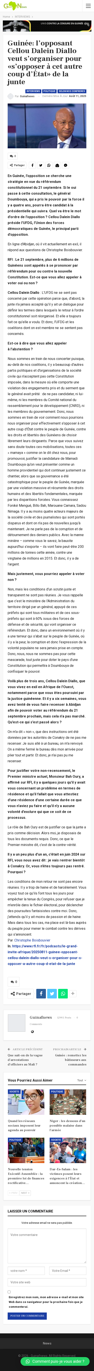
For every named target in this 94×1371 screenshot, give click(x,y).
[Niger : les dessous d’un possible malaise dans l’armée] (68, 1102)
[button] (55, 1361)
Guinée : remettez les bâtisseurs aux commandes (70, 1060)
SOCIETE (14, 1091)
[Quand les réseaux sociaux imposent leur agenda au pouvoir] (26, 1102)
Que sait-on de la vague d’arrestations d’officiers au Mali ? (25, 1060)
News (47, 1343)
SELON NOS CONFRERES (72, 91)
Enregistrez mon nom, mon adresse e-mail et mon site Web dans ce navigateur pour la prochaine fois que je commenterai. (46, 1302)
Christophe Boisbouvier (32, 940)
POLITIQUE (49, 91)
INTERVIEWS (33, 91)
